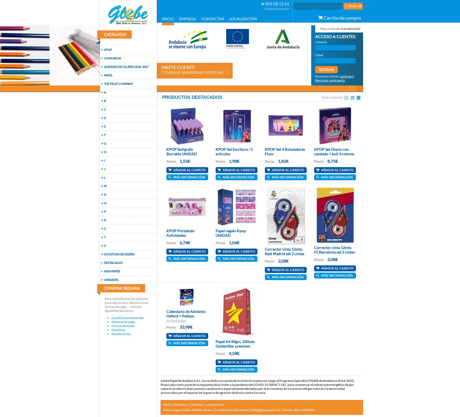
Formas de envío (123, 326)
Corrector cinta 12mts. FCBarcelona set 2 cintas (334, 249)
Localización (215, 405)
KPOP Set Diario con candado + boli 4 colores (334, 151)
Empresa (180, 405)
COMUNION (112, 58)
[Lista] (352, 97)
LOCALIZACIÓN (243, 19)
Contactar (196, 405)
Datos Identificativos (197, 410)
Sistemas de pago (123, 322)
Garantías (118, 330)
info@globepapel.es (276, 8)
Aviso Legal (171, 410)
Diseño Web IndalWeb (299, 410)
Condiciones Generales (128, 318)
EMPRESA (187, 19)
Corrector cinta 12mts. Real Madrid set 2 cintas (284, 251)
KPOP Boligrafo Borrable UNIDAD (181, 151)
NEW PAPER (112, 271)
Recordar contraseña (330, 80)
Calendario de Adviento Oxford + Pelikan (186, 313)
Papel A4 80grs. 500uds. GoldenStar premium (235, 343)
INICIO (168, 19)
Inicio (167, 405)
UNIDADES (111, 279)
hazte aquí (346, 76)
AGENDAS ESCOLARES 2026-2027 (126, 66)
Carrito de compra (342, 18)
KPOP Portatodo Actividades (180, 233)
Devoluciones (121, 334)
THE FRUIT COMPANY (118, 83)
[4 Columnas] (346, 97)
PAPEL (108, 75)
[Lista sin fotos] (358, 97)
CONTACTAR (213, 19)
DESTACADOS (113, 262)
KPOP (108, 49)
